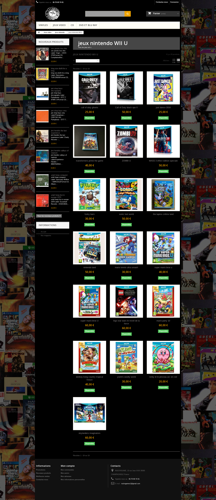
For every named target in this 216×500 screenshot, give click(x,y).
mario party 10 (163, 321)
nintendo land (89, 267)
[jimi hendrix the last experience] (42, 136)
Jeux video (59, 25)
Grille (173, 62)
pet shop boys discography (56, 89)
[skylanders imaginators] (89, 413)
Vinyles (43, 25)
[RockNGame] (63, 13)
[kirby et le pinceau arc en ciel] (163, 357)
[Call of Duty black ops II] (126, 88)
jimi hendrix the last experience (59, 132)
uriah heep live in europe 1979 (58, 196)
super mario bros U (89, 321)
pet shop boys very (59, 111)
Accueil (43, 232)
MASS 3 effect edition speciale (163, 161)
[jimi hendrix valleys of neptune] (42, 156)
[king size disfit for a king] (42, 74)
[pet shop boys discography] (42, 94)
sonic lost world (126, 214)
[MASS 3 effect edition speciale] (163, 141)
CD (72, 25)
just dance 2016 (163, 107)
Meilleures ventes (43, 476)
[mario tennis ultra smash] (126, 248)
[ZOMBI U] (126, 141)
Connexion (174, 2)
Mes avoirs (65, 473)
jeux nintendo (59, 32)
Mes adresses (66, 476)
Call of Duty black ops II (126, 107)
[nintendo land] (89, 248)
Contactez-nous (162, 2)
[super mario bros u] (163, 248)
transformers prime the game (89, 161)
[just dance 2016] (163, 88)
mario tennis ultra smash (126, 267)
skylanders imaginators (89, 433)
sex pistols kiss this (59, 48)
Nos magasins (45, 235)
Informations (47, 225)
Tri (74, 61)
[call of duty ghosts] (89, 88)
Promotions (40, 470)
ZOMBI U (126, 161)
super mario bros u (163, 267)
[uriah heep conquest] (42, 180)
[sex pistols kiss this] (42, 54)
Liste (178, 62)
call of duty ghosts (89, 107)
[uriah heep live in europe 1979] (42, 200)
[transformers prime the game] (89, 141)
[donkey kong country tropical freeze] (89, 357)
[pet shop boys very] (42, 116)
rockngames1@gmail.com (130, 484)
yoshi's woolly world (126, 377)
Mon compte (68, 465)
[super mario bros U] (89, 301)
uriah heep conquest (59, 175)
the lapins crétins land (163, 214)
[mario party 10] (163, 301)
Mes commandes (67, 470)
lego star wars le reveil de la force (126, 322)
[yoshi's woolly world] (126, 357)
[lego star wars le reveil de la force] (126, 301)
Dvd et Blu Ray (88, 25)
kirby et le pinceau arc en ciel (163, 377)
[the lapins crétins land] (163, 194)
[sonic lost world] (126, 194)
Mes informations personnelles (73, 480)
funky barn (89, 214)
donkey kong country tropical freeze (89, 378)
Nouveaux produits (51, 41)
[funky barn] (89, 194)
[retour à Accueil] (38, 32)
